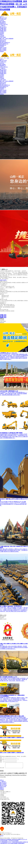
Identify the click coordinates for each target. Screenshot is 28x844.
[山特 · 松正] (11, 15)
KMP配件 (2, 32)
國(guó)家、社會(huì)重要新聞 (6, 81)
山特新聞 (2, 36)
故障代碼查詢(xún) (4, 43)
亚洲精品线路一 (21, 843)
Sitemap (1, 835)
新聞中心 (2, 34)
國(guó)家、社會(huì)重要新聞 (6, 38)
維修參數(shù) (3, 45)
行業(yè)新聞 (3, 37)
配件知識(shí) (3, 41)
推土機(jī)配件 (3, 29)
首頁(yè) (2, 16)
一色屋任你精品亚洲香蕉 (16, 842)
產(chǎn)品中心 (3, 27)
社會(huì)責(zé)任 (4, 24)
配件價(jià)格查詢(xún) (5, 42)
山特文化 (2, 20)
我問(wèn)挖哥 (3, 47)
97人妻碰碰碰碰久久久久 (5, 842)
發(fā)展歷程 (3, 21)
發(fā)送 (1, 770)
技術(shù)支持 (3, 39)
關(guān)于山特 (3, 17)
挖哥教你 (2, 46)
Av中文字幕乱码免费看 (12, 843)
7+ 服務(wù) (2, 25)
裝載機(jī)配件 (3, 30)
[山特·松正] (11, 56)
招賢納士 (2, 51)
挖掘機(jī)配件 (3, 28)
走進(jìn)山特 (3, 280)
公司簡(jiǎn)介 (3, 19)
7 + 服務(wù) (3, 781)
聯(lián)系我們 (3, 48)
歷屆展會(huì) (3, 23)
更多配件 (2, 33)
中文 (8, 57)
